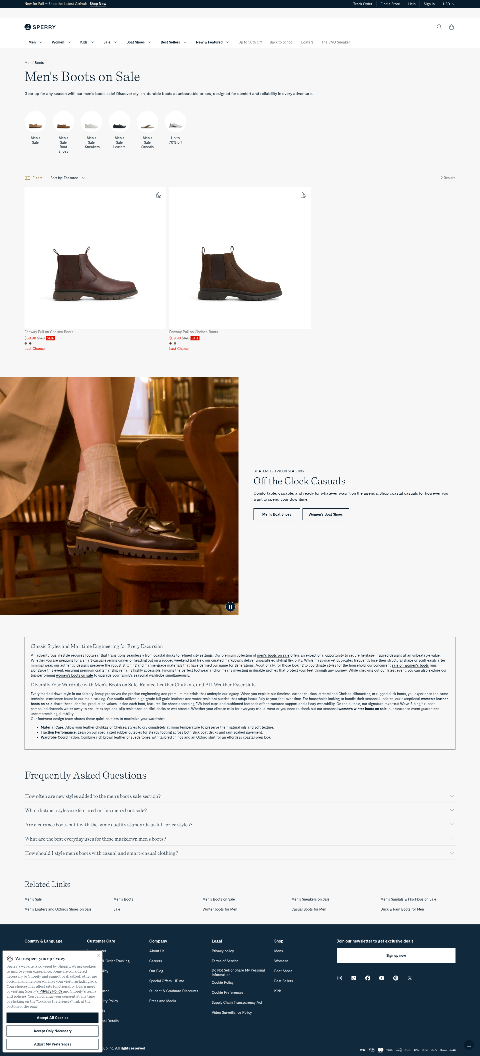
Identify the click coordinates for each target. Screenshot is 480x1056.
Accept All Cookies (52, 1018)
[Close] (99, 955)
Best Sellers (170, 42)
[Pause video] (231, 607)
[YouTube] (382, 978)
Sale (107, 42)
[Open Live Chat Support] (469, 1045)
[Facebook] (368, 978)
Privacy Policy (50, 991)
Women (58, 42)
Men (32, 42)
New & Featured (209, 42)
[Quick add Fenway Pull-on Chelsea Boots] (158, 195)
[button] (452, 27)
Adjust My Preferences (52, 1044)
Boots (39, 63)
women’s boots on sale (74, 675)
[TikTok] (354, 978)
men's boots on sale (273, 655)
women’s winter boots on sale (362, 709)
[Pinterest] (396, 978)
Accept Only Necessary (53, 1031)
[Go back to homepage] (40, 27)
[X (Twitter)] (410, 978)
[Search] (440, 27)
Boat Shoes (135, 42)
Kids (84, 42)
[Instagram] (340, 978)
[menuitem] (41, 42)
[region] (52, 1001)
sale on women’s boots (410, 665)
